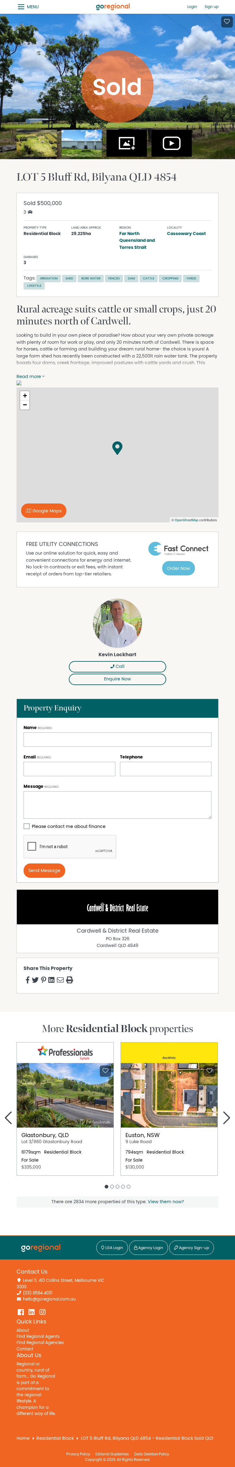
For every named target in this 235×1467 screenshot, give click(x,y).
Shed (69, 278)
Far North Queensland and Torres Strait (137, 240)
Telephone (131, 757)
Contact (25, 1349)
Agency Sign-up (193, 1248)
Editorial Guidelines (112, 1454)
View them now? (166, 1201)
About (23, 1330)
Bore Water (90, 278)
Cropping (170, 278)
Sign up (211, 7)
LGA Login (113, 1248)
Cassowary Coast (186, 233)
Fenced (114, 278)
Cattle (148, 278)
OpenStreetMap (186, 519)
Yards (191, 278)
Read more (29, 376)
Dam (131, 278)
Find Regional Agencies (40, 1343)
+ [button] (25, 395)
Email (30, 757)
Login (192, 7)
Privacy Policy (78, 1454)
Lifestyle (34, 285)
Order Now (178, 568)
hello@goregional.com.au (49, 1299)
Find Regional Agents (38, 1336)
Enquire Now (117, 679)
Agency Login (150, 1248)
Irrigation (49, 278)
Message (33, 786)
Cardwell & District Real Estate (118, 931)
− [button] (25, 405)
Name (30, 727)
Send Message (44, 870)
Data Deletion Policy (151, 1454)
